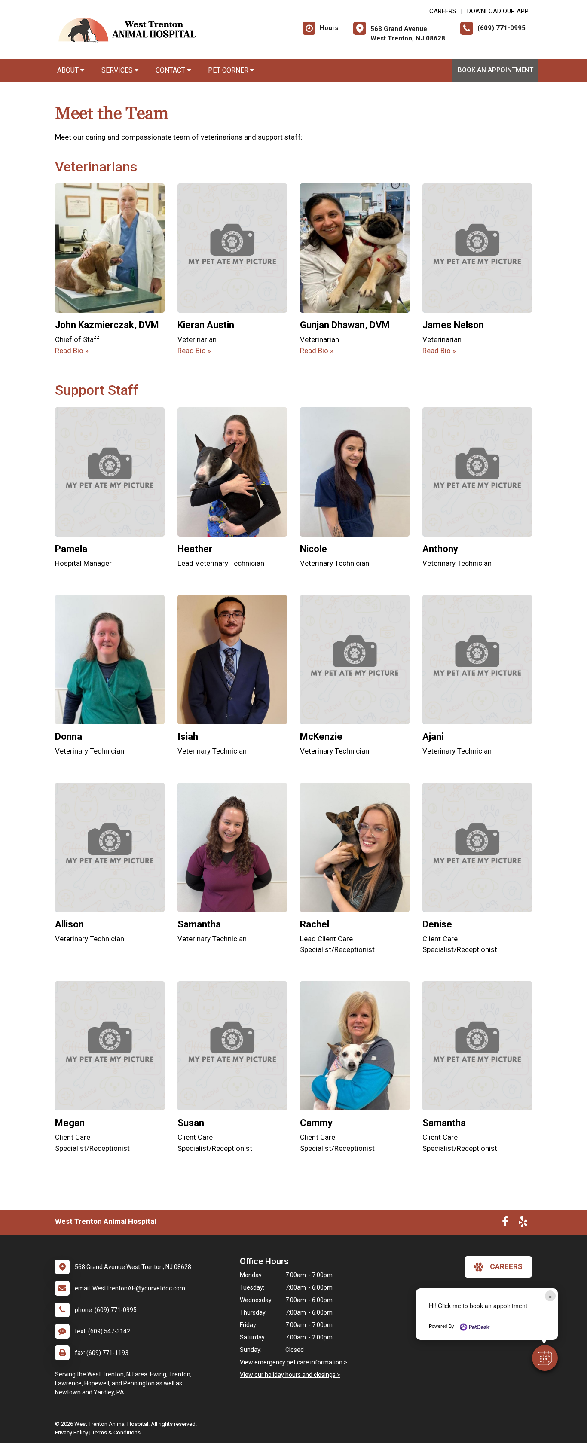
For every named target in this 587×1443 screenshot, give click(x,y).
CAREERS (442, 11)
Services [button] (118, 70)
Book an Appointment (495, 70)
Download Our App (498, 11)
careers (506, 1266)
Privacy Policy (71, 1432)
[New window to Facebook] (505, 1223)
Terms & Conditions (116, 1432)
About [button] (68, 70)
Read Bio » (72, 350)
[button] (545, 1358)
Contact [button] (171, 70)
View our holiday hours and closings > (290, 1374)
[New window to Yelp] (523, 1223)
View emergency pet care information (291, 1362)
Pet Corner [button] (229, 70)
